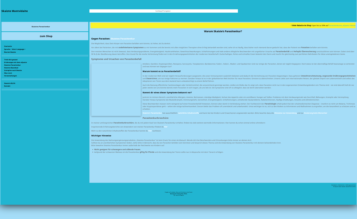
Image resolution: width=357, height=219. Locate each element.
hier (150, 131)
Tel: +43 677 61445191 (178, 195)
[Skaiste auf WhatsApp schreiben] (2, 194)
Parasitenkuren (328, 25)
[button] (44, 64)
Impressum (334, 185)
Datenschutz (341, 185)
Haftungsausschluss (351, 185)
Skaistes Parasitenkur (123, 38)
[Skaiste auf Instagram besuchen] (8, 194)
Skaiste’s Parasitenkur (152, 113)
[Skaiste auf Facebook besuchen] (5, 194)
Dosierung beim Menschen (315, 113)
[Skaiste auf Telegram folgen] (11, 194)
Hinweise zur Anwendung (285, 113)
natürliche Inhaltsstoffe (188, 113)
